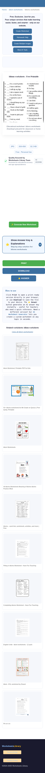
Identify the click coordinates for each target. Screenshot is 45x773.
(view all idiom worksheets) (22, 332)
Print (24, 263)
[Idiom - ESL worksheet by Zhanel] (22, 667)
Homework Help (22, 37)
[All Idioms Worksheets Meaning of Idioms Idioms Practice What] (22, 470)
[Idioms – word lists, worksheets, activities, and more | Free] (22, 509)
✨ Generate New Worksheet (23, 224)
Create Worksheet (22, 31)
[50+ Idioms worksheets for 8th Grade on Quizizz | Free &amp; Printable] (22, 391)
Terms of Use (12, 752)
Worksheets (11, 746)
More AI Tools (23, 50)
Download (24, 271)
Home (4, 10)
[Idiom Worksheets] (22, 430)
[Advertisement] (22, 194)
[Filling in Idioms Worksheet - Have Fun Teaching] (22, 549)
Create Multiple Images (22, 44)
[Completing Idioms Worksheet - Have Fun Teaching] (22, 588)
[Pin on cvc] (22, 707)
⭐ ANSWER (23, 278)
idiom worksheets (16, 10)
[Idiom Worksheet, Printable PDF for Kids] (22, 351)
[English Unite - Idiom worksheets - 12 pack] (22, 628)
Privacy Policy (12, 760)
